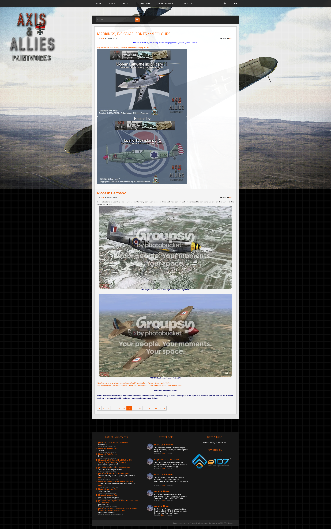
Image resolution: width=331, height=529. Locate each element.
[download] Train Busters (107, 454)
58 (129, 408)
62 (150, 408)
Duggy (163, 453)
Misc (230, 38)
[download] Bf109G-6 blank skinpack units (114, 468)
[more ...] (101, 477)
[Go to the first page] (99, 408)
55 (113, 408)
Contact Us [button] (186, 3)
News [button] (112, 3)
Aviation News (161, 491)
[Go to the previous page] (103, 408)
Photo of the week (163, 444)
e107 (103, 38)
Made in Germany (111, 192)
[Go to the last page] (164, 408)
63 (156, 408)
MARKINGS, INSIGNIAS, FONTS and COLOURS (133, 33)
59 (134, 408)
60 (140, 408)
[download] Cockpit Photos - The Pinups (113, 443)
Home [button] (98, 3)
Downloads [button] (144, 3)
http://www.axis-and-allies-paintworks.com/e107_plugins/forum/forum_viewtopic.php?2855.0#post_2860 (139, 385)
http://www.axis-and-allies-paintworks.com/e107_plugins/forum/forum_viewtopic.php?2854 (134, 383)
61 (145, 408)
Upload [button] (126, 3)
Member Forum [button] (165, 3)
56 (119, 408)
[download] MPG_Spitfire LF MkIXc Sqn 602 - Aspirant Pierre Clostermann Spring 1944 (115, 461)
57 (124, 408)
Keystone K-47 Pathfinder (167, 459)
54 (108, 408)
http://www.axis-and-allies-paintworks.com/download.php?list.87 (123, 48)
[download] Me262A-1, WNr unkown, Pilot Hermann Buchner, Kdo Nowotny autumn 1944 (117, 510)
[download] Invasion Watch (108, 448)
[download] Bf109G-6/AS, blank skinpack (113, 474)
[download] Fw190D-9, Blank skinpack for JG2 (115, 481)
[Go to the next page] (160, 408)
